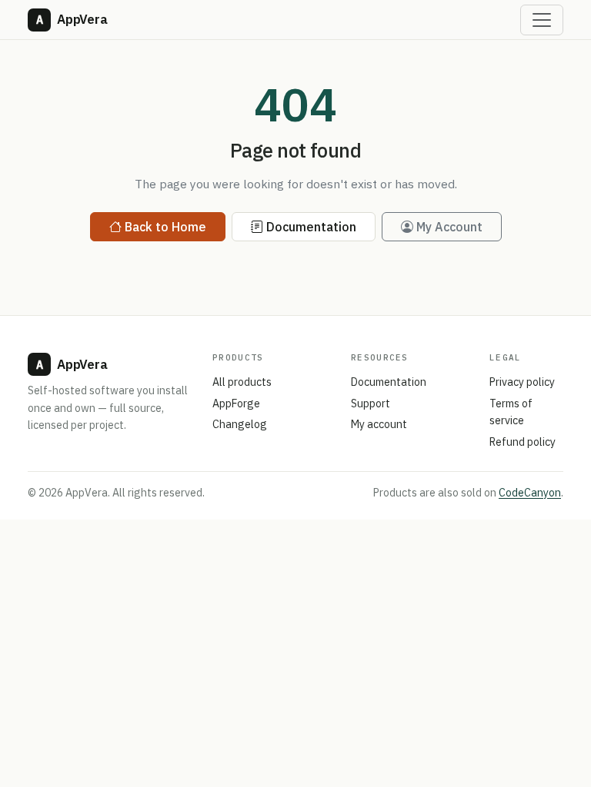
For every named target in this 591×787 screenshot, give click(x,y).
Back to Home (165, 226)
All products (242, 382)
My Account (449, 226)
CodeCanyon (530, 493)
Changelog (239, 424)
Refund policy (522, 442)
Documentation (311, 226)
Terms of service (511, 412)
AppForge (236, 403)
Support (370, 403)
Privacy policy (522, 382)
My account (379, 424)
